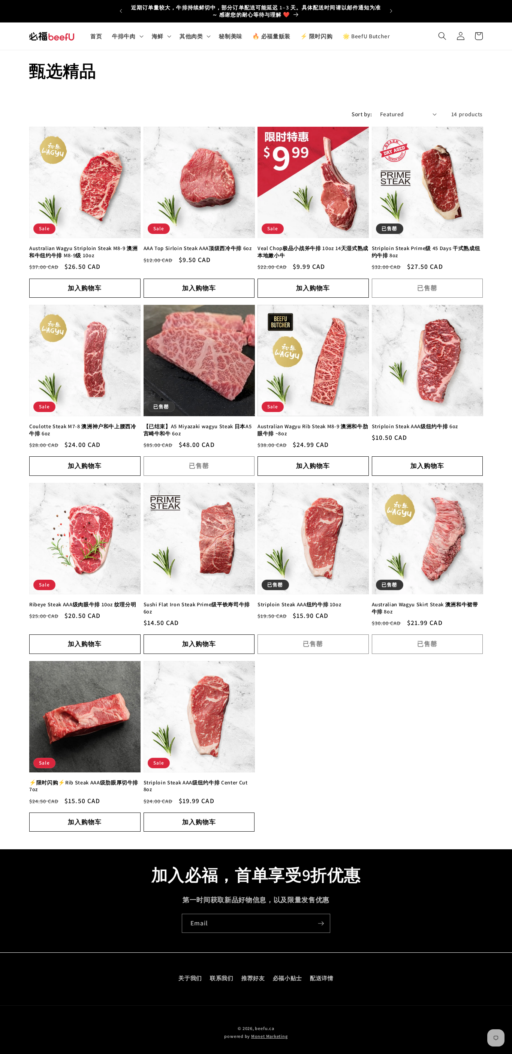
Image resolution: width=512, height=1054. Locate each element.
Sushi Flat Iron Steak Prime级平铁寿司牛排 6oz (197, 608)
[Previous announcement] (120, 11)
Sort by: (362, 114)
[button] (127, 36)
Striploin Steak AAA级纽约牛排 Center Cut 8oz (196, 786)
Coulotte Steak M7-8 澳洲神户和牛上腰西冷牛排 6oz (82, 430)
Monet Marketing (269, 1036)
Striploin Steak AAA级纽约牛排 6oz (415, 426)
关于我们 (190, 977)
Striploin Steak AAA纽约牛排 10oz (299, 604)
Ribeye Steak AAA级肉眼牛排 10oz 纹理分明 (82, 604)
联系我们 (222, 977)
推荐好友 (253, 977)
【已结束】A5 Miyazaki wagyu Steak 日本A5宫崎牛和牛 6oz (198, 430)
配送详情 (322, 977)
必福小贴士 (287, 977)
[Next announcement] (391, 11)
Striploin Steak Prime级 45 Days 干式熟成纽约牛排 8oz (426, 252)
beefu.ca (264, 1028)
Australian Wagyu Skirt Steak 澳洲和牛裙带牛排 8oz (425, 608)
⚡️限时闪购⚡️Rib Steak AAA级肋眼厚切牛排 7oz (83, 786)
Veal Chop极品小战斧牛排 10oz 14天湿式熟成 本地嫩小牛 (312, 252)
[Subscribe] (321, 923)
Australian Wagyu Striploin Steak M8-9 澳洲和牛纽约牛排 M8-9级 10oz (83, 252)
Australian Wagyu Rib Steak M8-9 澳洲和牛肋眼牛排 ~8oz (312, 430)
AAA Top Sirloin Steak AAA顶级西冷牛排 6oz (198, 248)
